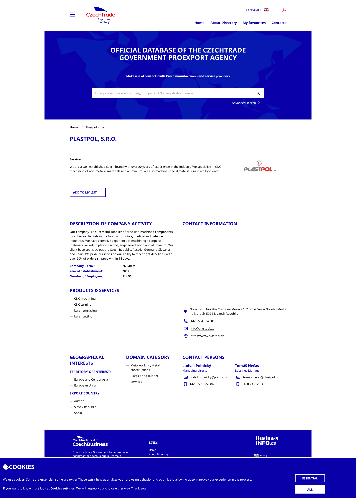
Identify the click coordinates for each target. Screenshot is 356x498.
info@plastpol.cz (202, 328)
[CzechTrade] (119, 15)
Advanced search (244, 103)
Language (254, 10)
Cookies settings (62, 488)
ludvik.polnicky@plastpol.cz (210, 377)
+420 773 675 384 (202, 384)
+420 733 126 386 (254, 384)
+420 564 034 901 (203, 321)
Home (200, 22)
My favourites (254, 22)
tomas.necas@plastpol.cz (260, 377)
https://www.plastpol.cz (207, 336)
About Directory (223, 22)
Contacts (279, 22)
